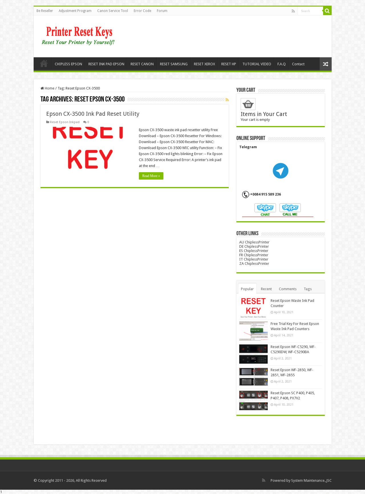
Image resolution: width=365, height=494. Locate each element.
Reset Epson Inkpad (65, 122)
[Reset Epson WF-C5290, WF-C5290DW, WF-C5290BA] (253, 354)
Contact (298, 64)
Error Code (142, 11)
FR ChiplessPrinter (253, 255)
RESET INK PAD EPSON (106, 64)
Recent (266, 289)
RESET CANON (142, 64)
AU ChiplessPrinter (254, 242)
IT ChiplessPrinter (253, 259)
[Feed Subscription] (227, 99)
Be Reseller (44, 11)
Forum (162, 11)
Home (43, 63)
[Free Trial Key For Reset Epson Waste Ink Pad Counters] (253, 331)
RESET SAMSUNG (174, 64)
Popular (247, 289)
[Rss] (293, 11)
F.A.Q (281, 64)
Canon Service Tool (112, 11)
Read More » (151, 176)
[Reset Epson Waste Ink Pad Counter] (253, 308)
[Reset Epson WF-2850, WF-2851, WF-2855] (253, 377)
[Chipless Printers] (79, 35)
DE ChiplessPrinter (254, 246)
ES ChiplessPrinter (253, 251)
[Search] (327, 11)
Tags (308, 289)
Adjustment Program (75, 11)
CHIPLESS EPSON (68, 64)
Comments (288, 289)
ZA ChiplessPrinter (254, 263)
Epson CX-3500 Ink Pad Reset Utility (92, 113)
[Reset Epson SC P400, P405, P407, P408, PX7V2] (253, 400)
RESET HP (228, 64)
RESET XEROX (204, 64)
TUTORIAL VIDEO (256, 64)
